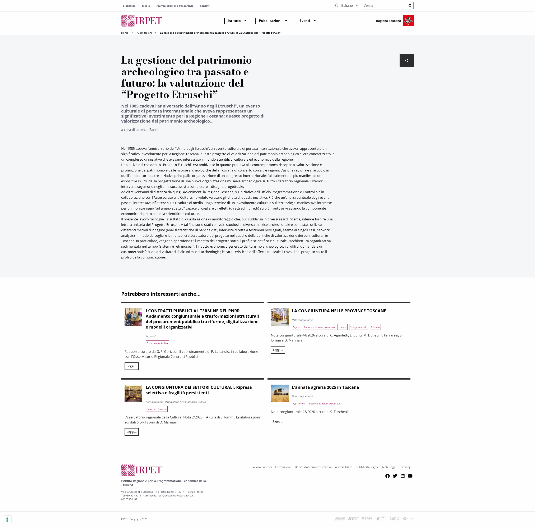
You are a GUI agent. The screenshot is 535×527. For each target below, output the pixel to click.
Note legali (389, 467)
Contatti (205, 6)
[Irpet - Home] (141, 21)
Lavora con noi (262, 467)
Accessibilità (343, 467)
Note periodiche (154, 402)
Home (124, 33)
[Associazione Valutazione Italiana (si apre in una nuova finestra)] (353, 519)
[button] (349, 5)
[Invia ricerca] (410, 5)
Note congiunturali (302, 320)
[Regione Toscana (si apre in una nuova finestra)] (395, 21)
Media (146, 6)
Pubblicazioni (270, 20)
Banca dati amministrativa (313, 467)
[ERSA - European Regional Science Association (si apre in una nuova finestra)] (381, 519)
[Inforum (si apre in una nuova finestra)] (339, 519)
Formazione (283, 467)
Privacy (405, 467)
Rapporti (150, 336)
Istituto (234, 20)
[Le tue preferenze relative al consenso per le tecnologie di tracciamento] (7, 520)
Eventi (305, 20)
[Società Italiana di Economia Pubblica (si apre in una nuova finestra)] (395, 519)
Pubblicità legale (367, 467)
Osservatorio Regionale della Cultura (185, 402)
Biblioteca (129, 6)
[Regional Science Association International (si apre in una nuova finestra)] (367, 519)
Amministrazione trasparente (175, 6)
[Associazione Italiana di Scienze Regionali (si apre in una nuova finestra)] (408, 519)
